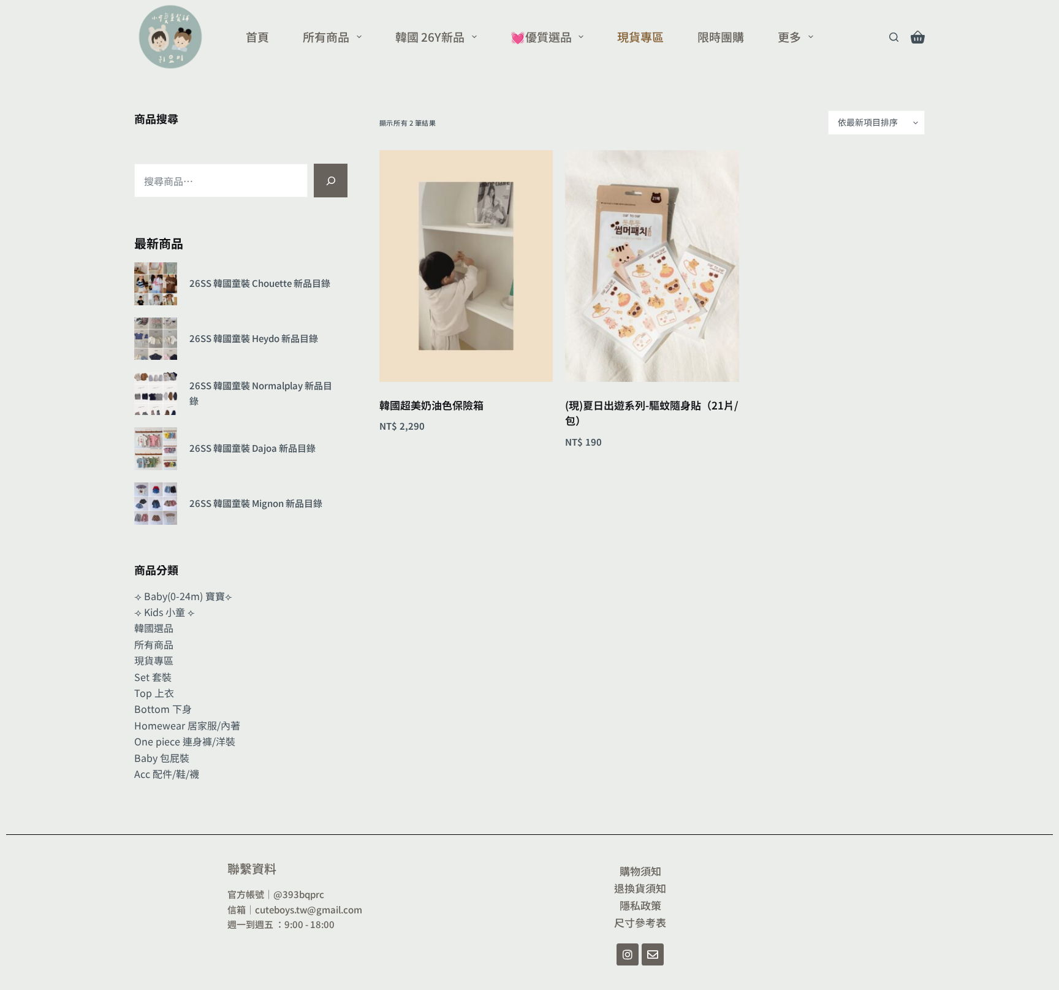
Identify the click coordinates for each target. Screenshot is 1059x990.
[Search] (893, 37)
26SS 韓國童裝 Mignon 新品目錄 (255, 503)
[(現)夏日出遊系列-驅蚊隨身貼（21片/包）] (651, 266)
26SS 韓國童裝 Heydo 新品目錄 (253, 338)
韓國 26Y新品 (430, 36)
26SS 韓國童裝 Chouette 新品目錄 (259, 282)
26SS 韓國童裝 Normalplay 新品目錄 (260, 393)
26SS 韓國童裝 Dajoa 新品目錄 (252, 447)
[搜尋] (330, 180)
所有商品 (326, 36)
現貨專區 (640, 36)
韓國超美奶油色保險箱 (431, 405)
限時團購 (720, 36)
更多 (789, 36)
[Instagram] (628, 954)
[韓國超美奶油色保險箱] (466, 266)
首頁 (257, 36)
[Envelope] (653, 954)
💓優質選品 (541, 36)
